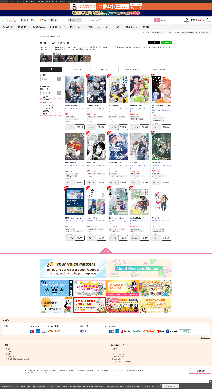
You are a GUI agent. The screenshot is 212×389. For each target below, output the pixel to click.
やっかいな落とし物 (115, 163)
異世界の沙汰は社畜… (202, 32)
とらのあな (4, 2)
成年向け (33, 20)
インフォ (11, 2)
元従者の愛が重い (96, 47)
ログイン (201, 20)
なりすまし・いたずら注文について (37, 372)
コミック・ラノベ (104, 27)
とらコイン (41, 2)
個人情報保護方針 (103, 370)
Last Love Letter (121, 47)
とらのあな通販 (44, 36)
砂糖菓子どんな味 (136, 105)
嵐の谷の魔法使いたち (137, 218)
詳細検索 (163, 20)
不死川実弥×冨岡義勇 (188, 32)
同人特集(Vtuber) (38, 27)
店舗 (17, 2)
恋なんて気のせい (157, 218)
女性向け (54, 20)
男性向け (44, 20)
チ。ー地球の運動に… (159, 32)
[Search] (59, 93)
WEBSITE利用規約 (32, 370)
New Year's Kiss (70, 163)
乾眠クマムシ (107, 47)
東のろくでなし (92, 163)
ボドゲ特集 (89, 27)
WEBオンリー (50, 2)
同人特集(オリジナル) (57, 27)
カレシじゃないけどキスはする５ (161, 106)
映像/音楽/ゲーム (131, 27)
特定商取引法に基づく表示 (137, 370)
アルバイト (81, 2)
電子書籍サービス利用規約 (85, 370)
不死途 (169, 32)
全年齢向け (24, 20)
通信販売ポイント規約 (66, 370)
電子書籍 (146, 27)
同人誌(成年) (22, 27)
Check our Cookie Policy (151, 386)
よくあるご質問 (60, 2)
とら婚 (22, 2)
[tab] (104, 69)
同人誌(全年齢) (8, 27)
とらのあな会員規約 (49, 370)
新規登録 (194, 20)
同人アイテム (75, 27)
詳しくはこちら (205, 338)
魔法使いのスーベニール (73, 218)
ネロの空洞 (133, 163)
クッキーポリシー (118, 370)
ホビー (118, 27)
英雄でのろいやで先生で (116, 218)
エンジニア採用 (71, 2)
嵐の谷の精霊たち (114, 105)
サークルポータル (31, 2)
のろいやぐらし (92, 218)
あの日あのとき (157, 163)
